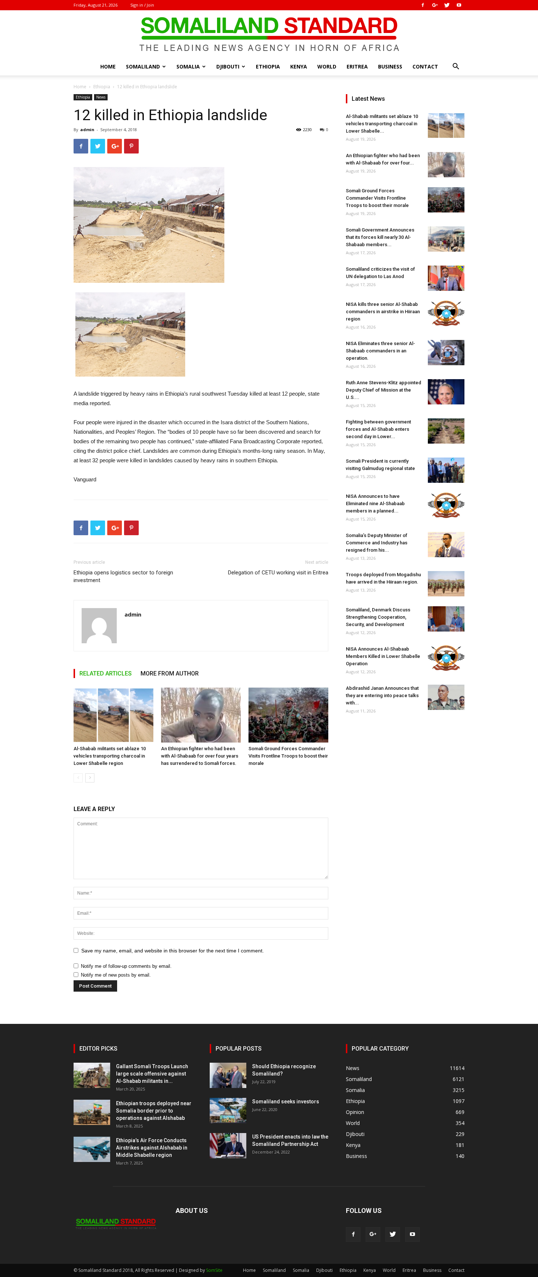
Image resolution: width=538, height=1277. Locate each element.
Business (390, 66)
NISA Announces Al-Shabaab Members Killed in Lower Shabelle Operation (383, 656)
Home (108, 66)
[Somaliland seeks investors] (228, 1110)
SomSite (214, 1270)
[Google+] (434, 5)
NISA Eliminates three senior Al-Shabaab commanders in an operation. (380, 351)
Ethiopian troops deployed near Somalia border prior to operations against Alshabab (153, 1110)
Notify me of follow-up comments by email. (126, 966)
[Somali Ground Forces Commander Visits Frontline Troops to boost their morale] (288, 715)
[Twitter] (446, 5)
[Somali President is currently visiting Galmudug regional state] (446, 470)
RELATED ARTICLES (105, 673)
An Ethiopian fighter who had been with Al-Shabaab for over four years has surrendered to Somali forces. (199, 756)
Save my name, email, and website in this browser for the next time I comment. (172, 951)
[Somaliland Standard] (269, 34)
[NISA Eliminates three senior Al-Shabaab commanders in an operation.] (446, 352)
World (326, 66)
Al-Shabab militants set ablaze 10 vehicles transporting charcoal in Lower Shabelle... (382, 124)
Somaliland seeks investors (285, 1101)
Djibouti (227, 66)
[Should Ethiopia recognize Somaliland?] (228, 1075)
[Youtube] (458, 5)
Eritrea (357, 66)
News (100, 97)
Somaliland (143, 66)
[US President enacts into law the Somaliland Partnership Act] (228, 1145)
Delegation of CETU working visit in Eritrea (278, 572)
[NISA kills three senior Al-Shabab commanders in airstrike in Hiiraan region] (446, 313)
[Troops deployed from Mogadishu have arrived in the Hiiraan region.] (446, 583)
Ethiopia (268, 66)
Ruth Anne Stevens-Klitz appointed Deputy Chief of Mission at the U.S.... (383, 390)
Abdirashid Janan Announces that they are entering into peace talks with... (382, 695)
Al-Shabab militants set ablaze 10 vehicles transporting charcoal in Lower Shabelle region (110, 756)
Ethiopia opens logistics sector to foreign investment (123, 576)
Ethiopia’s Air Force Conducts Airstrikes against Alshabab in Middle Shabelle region (151, 1147)
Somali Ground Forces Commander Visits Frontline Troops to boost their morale (288, 756)
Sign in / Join (142, 5)
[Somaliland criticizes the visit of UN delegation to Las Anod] (446, 278)
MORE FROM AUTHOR (170, 673)
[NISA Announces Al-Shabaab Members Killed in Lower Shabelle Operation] (446, 658)
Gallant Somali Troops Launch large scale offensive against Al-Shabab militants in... (152, 1073)
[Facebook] (422, 5)
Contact (425, 66)
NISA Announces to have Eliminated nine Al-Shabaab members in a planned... (375, 503)
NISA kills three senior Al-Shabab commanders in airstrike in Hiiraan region (383, 311)
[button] (455, 67)
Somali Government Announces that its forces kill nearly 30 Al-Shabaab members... (380, 237)
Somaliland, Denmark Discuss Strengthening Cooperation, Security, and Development (378, 617)
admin (87, 129)
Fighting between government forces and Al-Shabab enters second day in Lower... (378, 429)
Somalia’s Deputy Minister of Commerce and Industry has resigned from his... (376, 543)
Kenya (298, 66)
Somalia (188, 66)
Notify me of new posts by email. (116, 975)
